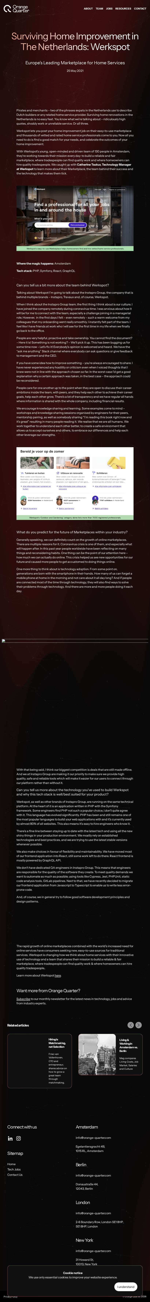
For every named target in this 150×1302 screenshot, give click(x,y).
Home (11, 1164)
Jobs (109, 8)
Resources (123, 8)
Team (99, 8)
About (88, 8)
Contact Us (14, 1175)
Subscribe (23, 999)
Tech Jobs (14, 1169)
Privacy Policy (10, 1296)
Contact (140, 8)
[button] (131, 1025)
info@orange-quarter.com (93, 1138)
